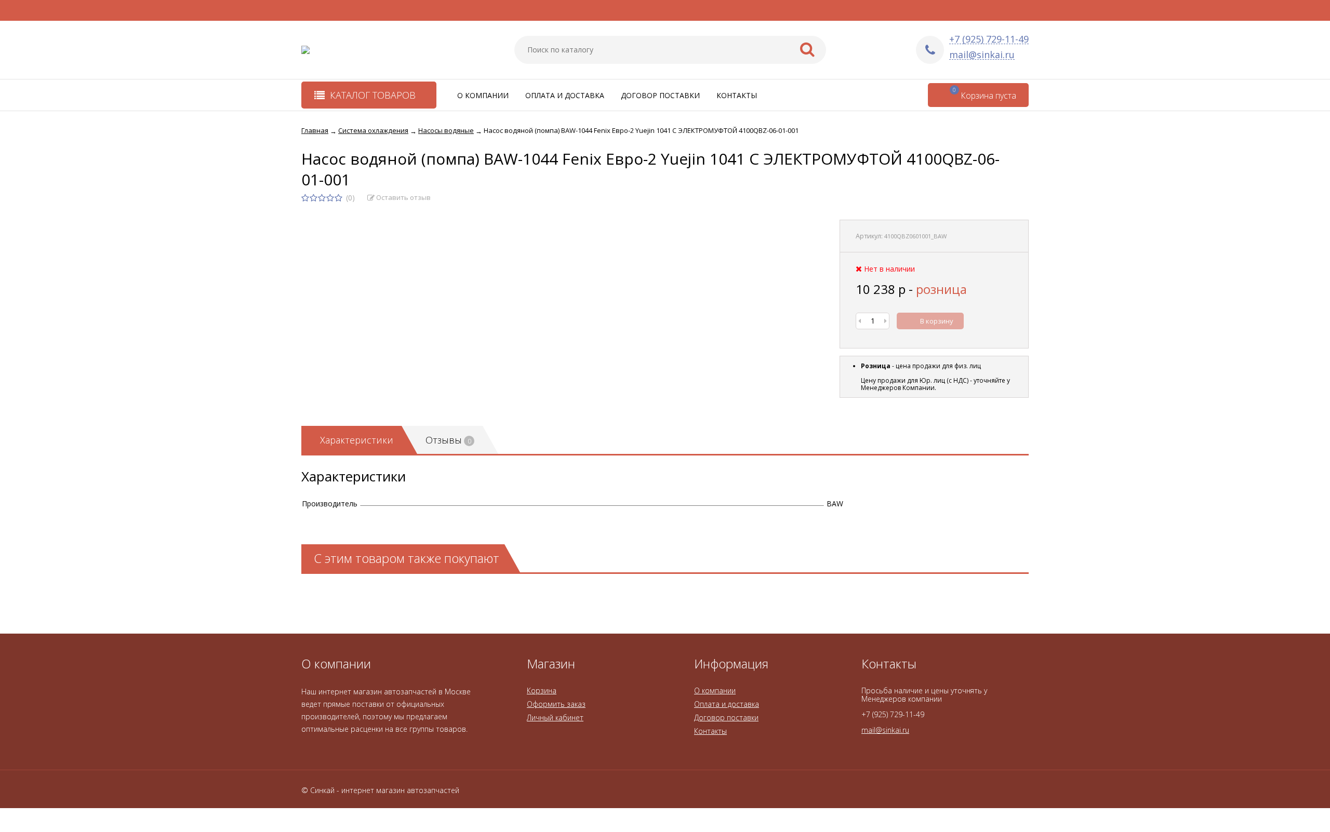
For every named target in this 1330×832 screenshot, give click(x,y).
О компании (483, 95)
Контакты (736, 95)
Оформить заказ (556, 704)
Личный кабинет (555, 717)
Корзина (541, 690)
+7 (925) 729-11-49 (989, 39)
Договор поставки (660, 95)
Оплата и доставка (564, 95)
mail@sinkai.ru (982, 55)
